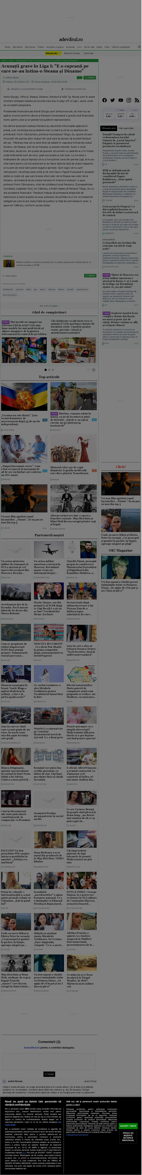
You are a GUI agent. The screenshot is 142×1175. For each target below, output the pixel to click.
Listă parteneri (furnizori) (77, 1135)
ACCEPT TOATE (128, 1126)
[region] (71, 1136)
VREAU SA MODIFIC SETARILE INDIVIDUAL (128, 1137)
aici (24, 1152)
